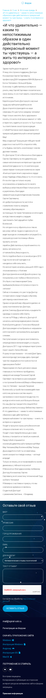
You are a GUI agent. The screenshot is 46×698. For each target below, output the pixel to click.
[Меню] (3, 3)
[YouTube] (10, 669)
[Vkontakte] (5, 669)
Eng (38, 3)
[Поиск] (15, 3)
